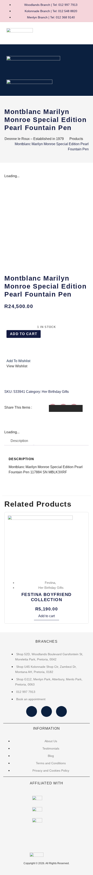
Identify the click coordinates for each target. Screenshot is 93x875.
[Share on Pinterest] (76, 408)
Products (76, 139)
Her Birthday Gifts (55, 391)
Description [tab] (19, 441)
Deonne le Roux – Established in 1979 (34, 139)
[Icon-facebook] (31, 711)
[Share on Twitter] (65, 408)
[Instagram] (46, 711)
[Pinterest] (61, 711)
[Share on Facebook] (55, 408)
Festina (50, 582)
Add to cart (23, 334)
